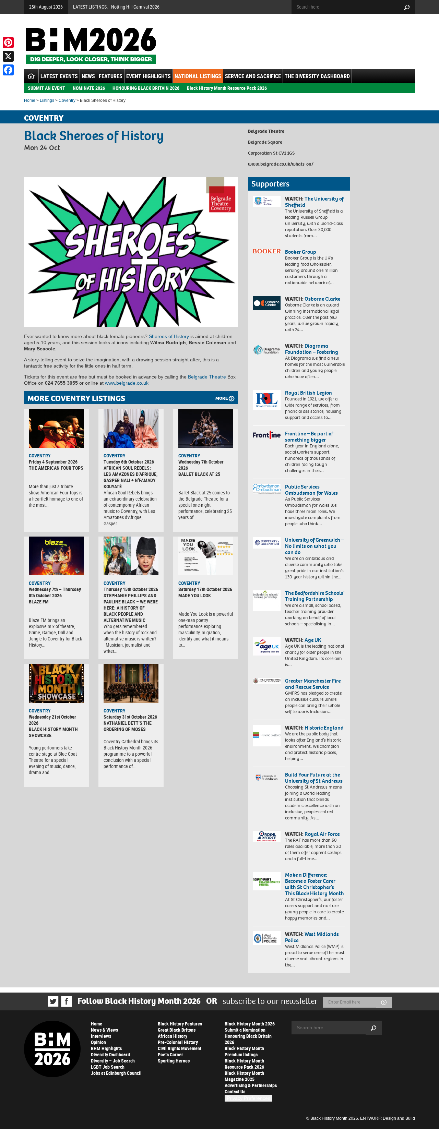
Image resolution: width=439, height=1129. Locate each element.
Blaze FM (39, 601)
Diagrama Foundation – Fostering (311, 349)
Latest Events (59, 76)
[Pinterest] (8, 42)
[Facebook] (8, 70)
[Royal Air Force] (267, 836)
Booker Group (301, 251)
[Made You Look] (205, 556)
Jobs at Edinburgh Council (116, 1073)
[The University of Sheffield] (267, 201)
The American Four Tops (56, 468)
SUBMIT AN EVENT (46, 88)
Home (29, 100)
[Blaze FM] (56, 556)
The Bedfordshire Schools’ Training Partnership (314, 596)
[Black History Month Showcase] (56, 683)
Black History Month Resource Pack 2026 (227, 88)
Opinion (98, 1042)
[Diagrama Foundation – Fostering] (267, 349)
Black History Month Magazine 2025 (244, 1076)
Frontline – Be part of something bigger (309, 436)
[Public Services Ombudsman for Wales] (267, 489)
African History (172, 1036)
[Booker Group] (267, 251)
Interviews (101, 1036)
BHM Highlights (106, 1048)
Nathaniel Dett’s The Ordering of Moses (128, 726)
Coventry (67, 100)
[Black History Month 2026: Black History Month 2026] (90, 46)
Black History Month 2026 (250, 1023)
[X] (8, 56)
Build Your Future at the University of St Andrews (314, 777)
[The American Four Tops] (56, 428)
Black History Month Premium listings (244, 1051)
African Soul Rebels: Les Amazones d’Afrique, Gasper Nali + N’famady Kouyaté (130, 477)
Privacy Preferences (248, 1098)
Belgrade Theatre (207, 377)
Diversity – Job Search (113, 1060)
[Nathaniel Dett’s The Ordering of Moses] (131, 683)
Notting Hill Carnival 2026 (135, 6)
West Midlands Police (312, 937)
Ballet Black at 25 (199, 474)
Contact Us (235, 1091)
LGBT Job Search (107, 1067)
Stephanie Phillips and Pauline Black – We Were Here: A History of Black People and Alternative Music (131, 607)
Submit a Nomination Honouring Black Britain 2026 (248, 1035)
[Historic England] (267, 735)
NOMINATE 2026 (89, 88)
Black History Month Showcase (53, 732)
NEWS (88, 76)
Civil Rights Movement (179, 1048)
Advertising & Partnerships (251, 1085)
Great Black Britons (176, 1029)
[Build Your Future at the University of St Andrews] (267, 778)
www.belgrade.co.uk (127, 383)
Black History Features (180, 1023)
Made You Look (194, 595)
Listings (47, 100)
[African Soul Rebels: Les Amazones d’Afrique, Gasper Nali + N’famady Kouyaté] (131, 428)
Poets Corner (170, 1054)
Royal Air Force (322, 834)
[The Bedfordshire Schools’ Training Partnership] (267, 600)
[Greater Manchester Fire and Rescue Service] (267, 681)
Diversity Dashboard (110, 1054)
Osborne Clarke (322, 298)
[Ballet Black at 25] (205, 428)
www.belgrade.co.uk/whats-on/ (280, 164)
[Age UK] (267, 646)
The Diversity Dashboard (317, 76)
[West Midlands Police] (267, 938)
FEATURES (110, 76)
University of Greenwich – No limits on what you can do (314, 546)
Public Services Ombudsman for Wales (311, 489)
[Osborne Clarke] (267, 303)
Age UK (313, 640)
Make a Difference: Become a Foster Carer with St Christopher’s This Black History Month (314, 884)
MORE (221, 398)
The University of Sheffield (314, 201)
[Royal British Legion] (267, 400)
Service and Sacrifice (253, 76)
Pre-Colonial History (178, 1042)
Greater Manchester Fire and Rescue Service (313, 683)
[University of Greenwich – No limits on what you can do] (267, 543)
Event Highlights (148, 76)
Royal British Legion (308, 392)
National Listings (198, 76)
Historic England (324, 727)
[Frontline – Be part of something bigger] (267, 435)
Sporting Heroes (174, 1060)
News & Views (104, 1029)
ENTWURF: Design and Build (387, 1118)
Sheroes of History (169, 336)
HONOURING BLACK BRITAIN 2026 (145, 88)
